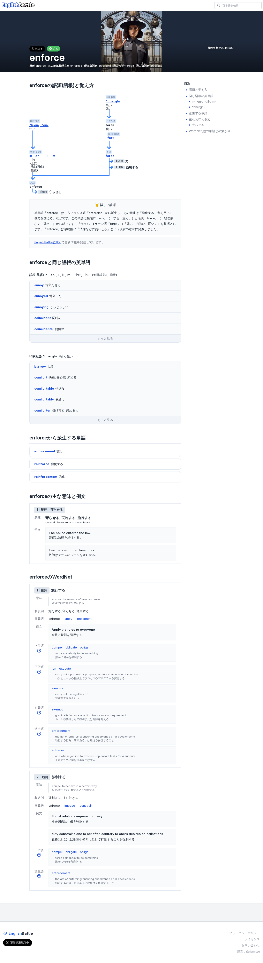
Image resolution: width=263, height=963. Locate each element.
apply (68, 619)
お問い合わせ (250, 945)
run (54, 668)
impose (70, 805)
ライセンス (252, 939)
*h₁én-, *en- (38, 125)
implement (84, 619)
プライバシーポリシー (244, 933)
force (110, 155)
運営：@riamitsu (248, 951)
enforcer (58, 750)
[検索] (219, 5)
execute (65, 668)
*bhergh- (113, 101)
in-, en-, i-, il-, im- (43, 155)
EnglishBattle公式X (47, 242)
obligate (71, 647)
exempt (57, 709)
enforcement (61, 731)
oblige (84, 647)
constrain (86, 805)
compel (57, 647)
